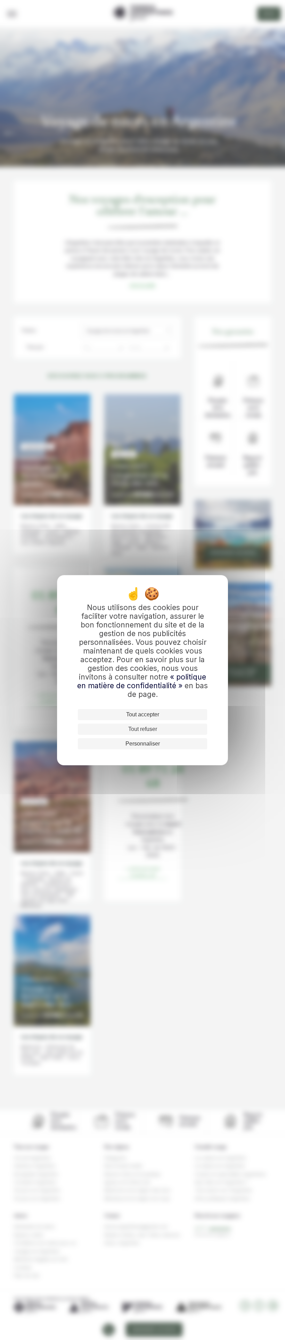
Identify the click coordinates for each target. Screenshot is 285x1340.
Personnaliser (142, 744)
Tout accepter (142, 714)
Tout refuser (142, 729)
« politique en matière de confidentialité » (141, 681)
